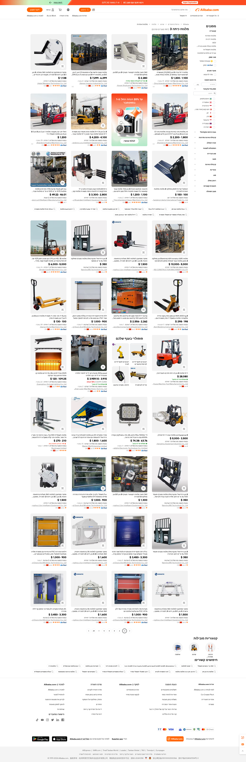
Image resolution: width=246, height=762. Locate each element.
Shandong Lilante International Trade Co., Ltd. (170, 200)
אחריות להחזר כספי (169, 695)
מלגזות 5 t (52, 666)
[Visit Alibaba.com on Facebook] (62, 719)
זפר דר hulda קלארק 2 (87, 209)
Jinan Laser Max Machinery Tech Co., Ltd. (90, 389)
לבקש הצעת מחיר (132, 695)
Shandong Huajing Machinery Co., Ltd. (51, 143)
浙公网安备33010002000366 (165, 758)
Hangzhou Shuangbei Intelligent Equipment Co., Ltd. (89, 200)
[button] (93, 9)
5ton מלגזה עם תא (178, 209)
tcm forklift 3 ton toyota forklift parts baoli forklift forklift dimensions (149, 666)
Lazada (123, 750)
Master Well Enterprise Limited (94, 446)
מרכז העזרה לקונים (95, 690)
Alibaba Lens (200, 739)
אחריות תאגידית (208, 699)
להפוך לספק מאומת (56, 704)
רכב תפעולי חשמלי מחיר (139, 672)
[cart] (60, 10)
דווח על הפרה (96, 714)
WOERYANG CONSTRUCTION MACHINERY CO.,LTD (170, 270)
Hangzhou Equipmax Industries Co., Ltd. (172, 444)
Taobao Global (133, 750)
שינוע (162, 24)
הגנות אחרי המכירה (169, 704)
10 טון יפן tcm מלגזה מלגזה (185, 672)
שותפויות (60, 709)
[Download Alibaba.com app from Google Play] (40, 738)
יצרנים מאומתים (133, 690)
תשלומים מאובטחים (169, 690)
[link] (242, 737)
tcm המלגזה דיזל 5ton (156, 209)
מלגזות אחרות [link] (142, 24)
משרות (211, 704)
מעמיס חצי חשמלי (88, 672)
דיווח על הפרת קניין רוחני (92, 709)
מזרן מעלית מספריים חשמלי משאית (172, 215)
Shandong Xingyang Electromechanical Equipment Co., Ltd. (129, 327)
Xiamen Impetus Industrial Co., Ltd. (93, 83)
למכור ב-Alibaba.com (56, 690)
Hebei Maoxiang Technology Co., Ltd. (51, 83)
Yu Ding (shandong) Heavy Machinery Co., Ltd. (170, 83)
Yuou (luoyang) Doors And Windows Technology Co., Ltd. (89, 327)
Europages (160, 750)
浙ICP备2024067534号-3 (188, 758)
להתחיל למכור (59, 695)
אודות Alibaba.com (206, 684)
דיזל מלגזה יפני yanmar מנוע (125, 215)
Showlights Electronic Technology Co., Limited (129, 448)
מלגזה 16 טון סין (207, 672)
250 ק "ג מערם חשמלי (205, 666)
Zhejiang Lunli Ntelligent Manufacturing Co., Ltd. (48, 200)
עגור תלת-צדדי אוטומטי (132, 209)
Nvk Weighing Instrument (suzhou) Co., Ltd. (170, 327)
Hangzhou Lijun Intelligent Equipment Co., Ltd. (129, 270)
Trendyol (150, 750)
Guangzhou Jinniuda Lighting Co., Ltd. (51, 384)
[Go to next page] (88, 631)
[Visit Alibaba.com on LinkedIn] (57, 719)
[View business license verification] (146, 758)
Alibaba (186, 24)
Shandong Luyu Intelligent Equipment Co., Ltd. (89, 143)
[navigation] (205, 328)
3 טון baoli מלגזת (66, 209)
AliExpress (86, 750)
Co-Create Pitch (207, 695)
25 (94, 631)
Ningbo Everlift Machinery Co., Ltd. (52, 270)
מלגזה (154, 24)
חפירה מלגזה (147, 215)
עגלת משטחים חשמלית (42, 672)
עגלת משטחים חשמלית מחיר (112, 672)
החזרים (99, 704)
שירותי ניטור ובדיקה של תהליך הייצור (163, 709)
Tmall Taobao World (110, 750)
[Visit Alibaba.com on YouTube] (42, 719)
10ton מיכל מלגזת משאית (43, 209)
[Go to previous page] (129, 631)
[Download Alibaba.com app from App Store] (59, 738)
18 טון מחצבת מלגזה (110, 209)
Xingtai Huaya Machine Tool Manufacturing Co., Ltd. (170, 384)
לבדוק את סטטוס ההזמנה (54, 699)
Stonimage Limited (58, 448)
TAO (143, 750)
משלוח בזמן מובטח (169, 699)
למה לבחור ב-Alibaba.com (204, 690)
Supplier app (117, 739)
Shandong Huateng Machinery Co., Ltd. (172, 143)
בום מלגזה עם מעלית (70, 666)
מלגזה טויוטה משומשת (66, 672)
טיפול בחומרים (173, 24)
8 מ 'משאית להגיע (161, 672)
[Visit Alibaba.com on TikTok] (37, 719)
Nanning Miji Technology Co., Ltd (94, 270)
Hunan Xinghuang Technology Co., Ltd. (132, 85)
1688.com (97, 750)
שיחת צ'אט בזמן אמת (93, 695)
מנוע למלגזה (185, 666)
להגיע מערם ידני (111, 666)
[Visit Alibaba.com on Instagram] (47, 719)
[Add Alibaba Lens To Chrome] (175, 738)
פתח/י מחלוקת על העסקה (92, 699)
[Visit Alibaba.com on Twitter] (52, 719)
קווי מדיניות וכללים (169, 714)
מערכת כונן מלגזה (91, 666)
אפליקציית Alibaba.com (79, 739)
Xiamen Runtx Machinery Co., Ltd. (53, 327)
